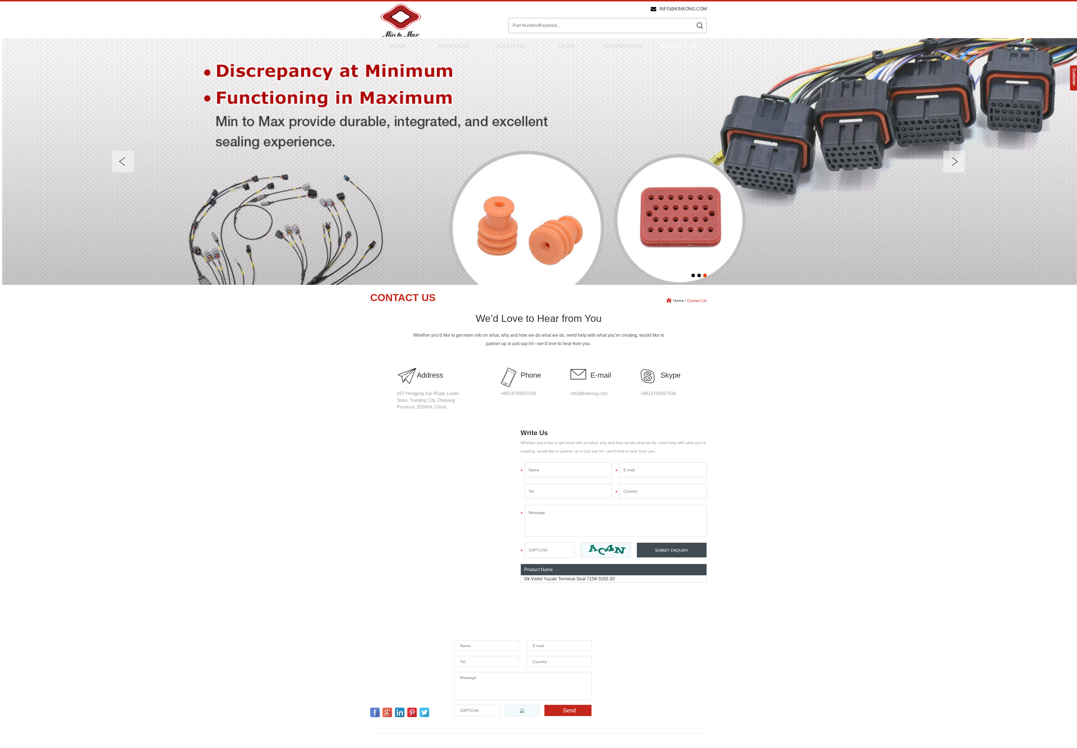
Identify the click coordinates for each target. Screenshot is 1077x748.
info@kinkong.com (683, 8)
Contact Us (679, 46)
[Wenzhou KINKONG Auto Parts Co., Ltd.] (400, 21)
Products (454, 46)
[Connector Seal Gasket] (538, 161)
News (566, 46)
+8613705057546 (658, 393)
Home (398, 46)
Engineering (622, 46)
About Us (510, 46)
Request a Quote (486, 627)
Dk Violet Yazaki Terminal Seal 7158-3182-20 (569, 578)
